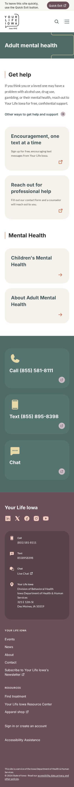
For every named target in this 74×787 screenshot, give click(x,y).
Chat (15, 462)
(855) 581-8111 (26, 542)
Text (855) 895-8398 (34, 416)
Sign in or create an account (26, 726)
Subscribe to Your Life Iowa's (27, 672)
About (9, 655)
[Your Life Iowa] (12, 21)
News (9, 647)
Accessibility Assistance (22, 740)
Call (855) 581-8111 (31, 370)
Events (10, 639)
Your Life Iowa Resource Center (28, 704)
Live (23, 573)
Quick (55, 5)
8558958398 (25, 557)
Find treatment (15, 696)
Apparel (15, 712)
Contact (10, 662)
